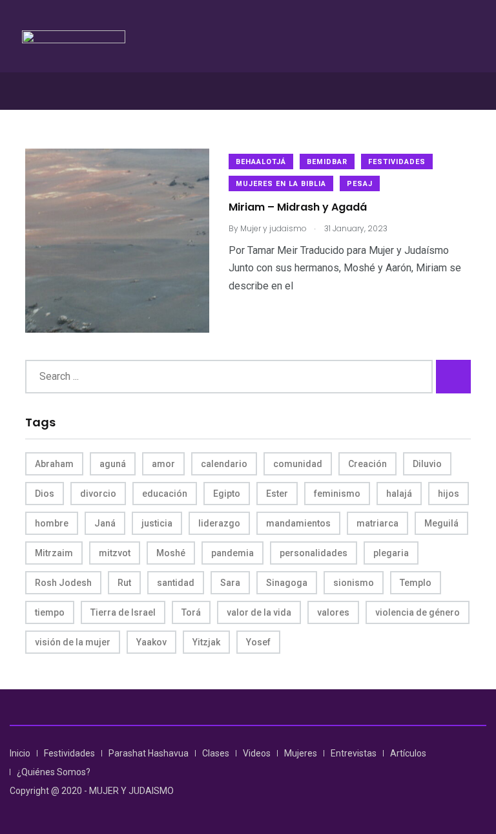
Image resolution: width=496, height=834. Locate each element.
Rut (124, 583)
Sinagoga (286, 583)
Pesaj (360, 184)
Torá (191, 612)
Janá (105, 523)
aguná (112, 464)
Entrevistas (354, 753)
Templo (415, 583)
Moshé (170, 553)
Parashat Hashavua (148, 753)
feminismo (337, 493)
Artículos (408, 753)
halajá (399, 493)
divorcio (98, 493)
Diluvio (427, 464)
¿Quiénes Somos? (53, 772)
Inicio (20, 753)
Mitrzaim (54, 553)
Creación (367, 464)
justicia (156, 523)
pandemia (232, 553)
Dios (44, 493)
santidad (175, 583)
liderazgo (219, 523)
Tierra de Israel (123, 612)
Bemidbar (327, 162)
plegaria (391, 553)
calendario (224, 464)
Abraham (54, 464)
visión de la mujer (72, 642)
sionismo (353, 583)
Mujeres (300, 753)
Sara (230, 583)
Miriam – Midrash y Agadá (298, 207)
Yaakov (151, 642)
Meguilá (441, 523)
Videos (257, 753)
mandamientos (298, 523)
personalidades (313, 553)
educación (164, 493)
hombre (51, 523)
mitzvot (114, 553)
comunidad (297, 464)
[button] (248, 91)
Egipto (226, 493)
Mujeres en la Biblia (281, 184)
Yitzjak (206, 642)
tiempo (50, 612)
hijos (448, 493)
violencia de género (417, 612)
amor (163, 464)
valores (333, 612)
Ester (277, 493)
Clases (215, 753)
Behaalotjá (261, 162)
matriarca (377, 523)
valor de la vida (259, 612)
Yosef (258, 642)
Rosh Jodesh (63, 583)
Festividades (397, 162)
